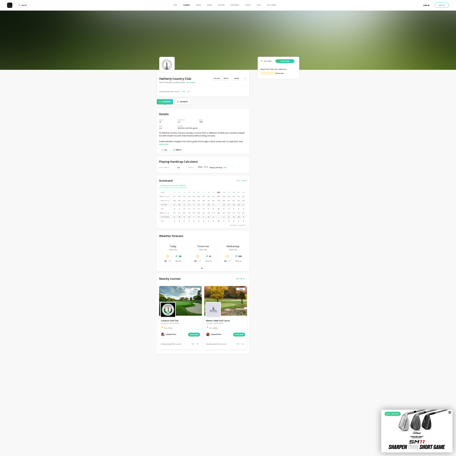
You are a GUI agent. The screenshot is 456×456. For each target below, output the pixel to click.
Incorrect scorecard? (238, 225)
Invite (225, 78)
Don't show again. (417, 451)
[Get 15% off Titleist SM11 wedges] (416, 431)
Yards (238, 181)
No (188, 91)
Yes (183, 91)
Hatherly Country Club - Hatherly (173, 185)
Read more (164, 144)
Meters (244, 181)
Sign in (426, 5)
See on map (190, 83)
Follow (217, 78)
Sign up (441, 5)
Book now (194, 335)
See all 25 (240, 278)
